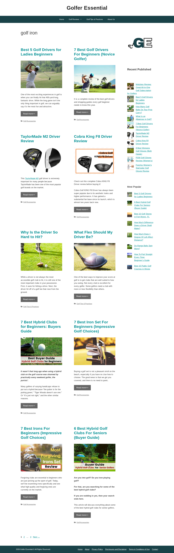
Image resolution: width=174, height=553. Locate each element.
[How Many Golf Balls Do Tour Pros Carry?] (130, 109)
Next (36, 537)
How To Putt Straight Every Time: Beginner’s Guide (143, 257)
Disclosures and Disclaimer (116, 549)
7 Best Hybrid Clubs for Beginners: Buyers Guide (41, 326)
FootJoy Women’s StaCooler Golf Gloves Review (144, 168)
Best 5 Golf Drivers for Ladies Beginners (144, 100)
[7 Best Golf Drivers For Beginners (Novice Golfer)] (130, 126)
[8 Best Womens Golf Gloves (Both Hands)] (130, 150)
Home (61, 19)
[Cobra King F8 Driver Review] (130, 143)
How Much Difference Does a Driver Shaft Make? (143, 225)
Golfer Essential (87, 8)
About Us (111, 19)
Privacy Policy (97, 549)
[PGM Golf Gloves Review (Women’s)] (130, 160)
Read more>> (29, 114)
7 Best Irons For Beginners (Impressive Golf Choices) (41, 433)
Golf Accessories (29, 121)
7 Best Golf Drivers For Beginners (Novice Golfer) (94, 54)
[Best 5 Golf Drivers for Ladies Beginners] (130, 99)
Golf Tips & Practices (95, 19)
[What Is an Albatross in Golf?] (130, 118)
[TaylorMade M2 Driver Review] (130, 135)
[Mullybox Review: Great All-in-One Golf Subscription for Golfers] (130, 86)
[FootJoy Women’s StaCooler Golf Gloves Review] (130, 167)
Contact (155, 549)
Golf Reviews (74, 19)
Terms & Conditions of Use (139, 549)
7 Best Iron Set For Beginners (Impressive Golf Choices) (94, 326)
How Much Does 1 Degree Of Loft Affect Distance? (143, 237)
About (87, 549)
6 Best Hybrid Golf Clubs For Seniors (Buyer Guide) (90, 433)
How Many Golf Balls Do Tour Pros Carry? (144, 110)
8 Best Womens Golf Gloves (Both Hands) (144, 151)
